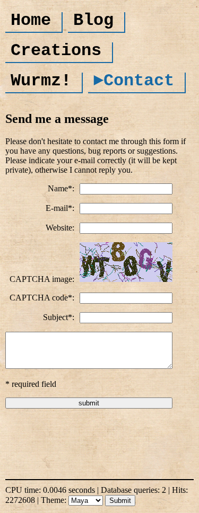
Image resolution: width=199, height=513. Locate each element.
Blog (93, 20)
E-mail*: (60, 208)
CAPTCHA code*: (42, 297)
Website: (60, 227)
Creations (56, 50)
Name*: (61, 188)
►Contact (133, 81)
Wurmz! (41, 81)
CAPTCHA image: (42, 279)
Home (31, 20)
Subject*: (58, 317)
